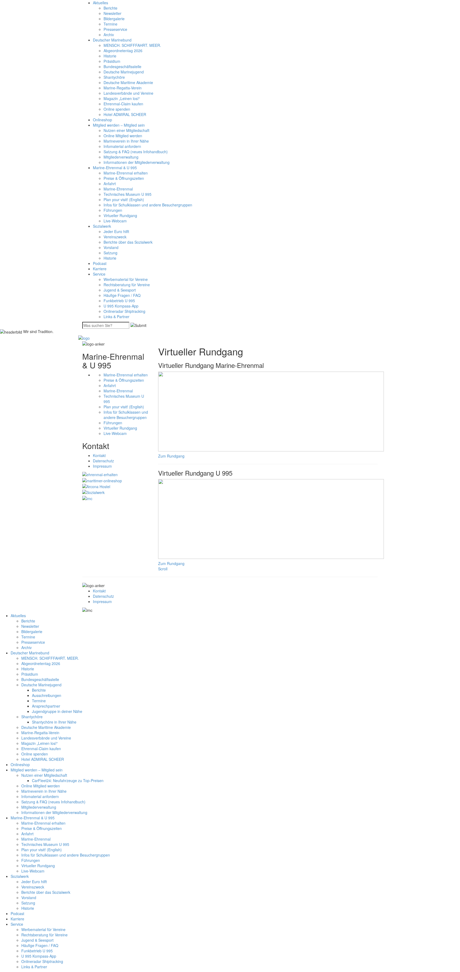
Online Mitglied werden (123, 135)
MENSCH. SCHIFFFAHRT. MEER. (132, 45)
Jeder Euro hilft (116, 231)
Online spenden (117, 109)
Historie (110, 56)
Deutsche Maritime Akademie (128, 82)
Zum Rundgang (171, 456)
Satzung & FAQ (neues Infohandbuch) (136, 151)
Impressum (102, 466)
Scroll (162, 568)
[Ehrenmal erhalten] (100, 474)
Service (99, 274)
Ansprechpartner (46, 706)
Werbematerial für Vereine (126, 279)
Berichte (110, 8)
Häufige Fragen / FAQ (122, 295)
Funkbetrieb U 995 (119, 300)
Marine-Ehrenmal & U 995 (115, 167)
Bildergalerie (114, 18)
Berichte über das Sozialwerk (128, 242)
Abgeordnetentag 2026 (123, 50)
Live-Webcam (115, 220)
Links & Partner (116, 316)
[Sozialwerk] (93, 492)
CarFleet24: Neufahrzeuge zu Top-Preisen (68, 780)
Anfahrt (110, 183)
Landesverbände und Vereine (128, 93)
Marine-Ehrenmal (118, 189)
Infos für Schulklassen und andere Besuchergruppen (148, 204)
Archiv (109, 34)
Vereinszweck (115, 236)
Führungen (113, 210)
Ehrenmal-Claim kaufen (123, 103)
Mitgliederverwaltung (121, 157)
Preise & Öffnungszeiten (124, 178)
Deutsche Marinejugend (124, 71)
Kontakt (99, 455)
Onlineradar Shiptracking (124, 311)
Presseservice (115, 29)
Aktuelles (100, 2)
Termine (110, 24)
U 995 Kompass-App (121, 306)
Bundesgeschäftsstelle (122, 66)
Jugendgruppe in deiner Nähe (57, 711)
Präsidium (112, 61)
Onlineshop (102, 119)
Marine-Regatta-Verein (123, 87)
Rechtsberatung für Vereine (127, 284)
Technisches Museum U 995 (127, 194)
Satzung (110, 252)
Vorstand (111, 247)
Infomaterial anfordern (122, 146)
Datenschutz (103, 460)
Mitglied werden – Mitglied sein (119, 125)
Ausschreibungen (46, 695)
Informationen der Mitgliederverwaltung (137, 162)
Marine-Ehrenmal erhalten (126, 173)
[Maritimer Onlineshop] (102, 480)
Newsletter (112, 13)
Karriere (99, 268)
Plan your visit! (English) (124, 199)
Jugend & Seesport (120, 290)
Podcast (99, 263)
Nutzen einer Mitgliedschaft (126, 130)
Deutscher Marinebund (112, 40)
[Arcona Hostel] (96, 486)
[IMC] (87, 497)
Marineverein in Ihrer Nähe (126, 141)
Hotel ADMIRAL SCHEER (125, 114)
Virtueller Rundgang (120, 215)
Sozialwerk (102, 226)
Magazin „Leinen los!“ (122, 98)
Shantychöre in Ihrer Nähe (54, 722)
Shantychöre (114, 77)
